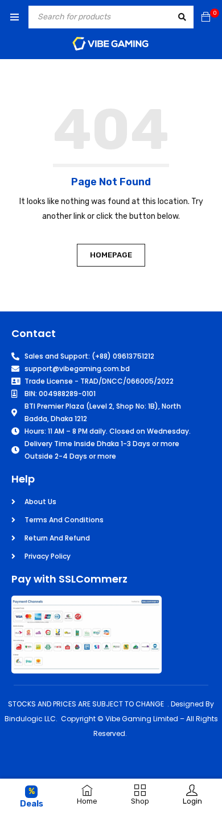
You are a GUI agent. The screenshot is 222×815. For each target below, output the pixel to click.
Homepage (111, 255)
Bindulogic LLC (30, 718)
